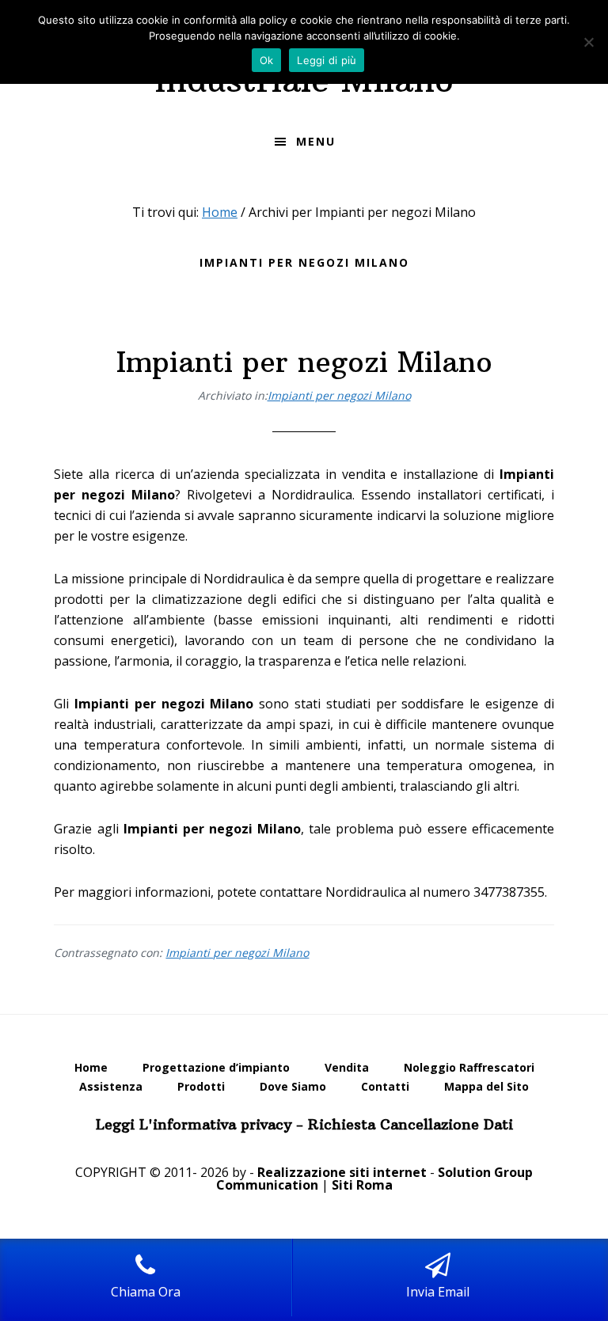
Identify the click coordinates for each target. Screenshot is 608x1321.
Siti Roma (362, 1185)
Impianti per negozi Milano (304, 362)
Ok (267, 60)
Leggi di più (326, 60)
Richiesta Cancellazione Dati (410, 1124)
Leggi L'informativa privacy (193, 1124)
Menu (316, 141)
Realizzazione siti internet (342, 1172)
